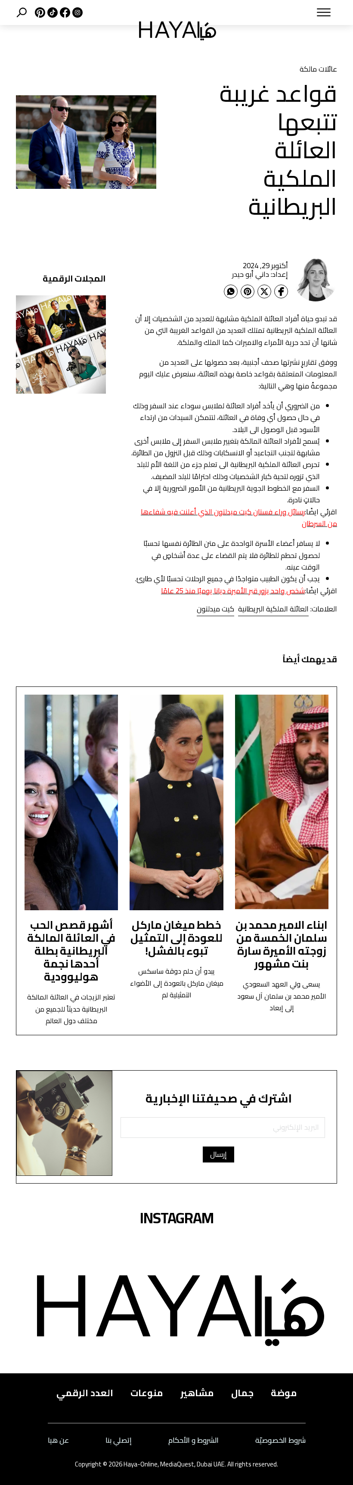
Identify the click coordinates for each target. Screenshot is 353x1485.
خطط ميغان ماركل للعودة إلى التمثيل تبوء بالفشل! (176, 938)
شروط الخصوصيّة (280, 1440)
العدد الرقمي (84, 1393)
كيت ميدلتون (215, 609)
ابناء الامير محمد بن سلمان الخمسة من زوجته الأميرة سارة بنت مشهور (281, 944)
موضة (284, 1393)
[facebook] (64, 12)
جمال (242, 1393)
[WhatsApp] (230, 291)
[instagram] (76, 12)
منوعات (146, 1393)
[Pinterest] (247, 291)
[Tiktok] (51, 12)
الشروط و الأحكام (193, 1440)
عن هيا (58, 1440)
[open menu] (286, 12)
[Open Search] (21, 12)
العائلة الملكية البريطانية (273, 609)
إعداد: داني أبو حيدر (260, 274)
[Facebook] (281, 291)
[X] (39, 12)
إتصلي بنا (118, 1440)
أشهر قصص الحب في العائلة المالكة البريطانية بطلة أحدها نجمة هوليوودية (71, 951)
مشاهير (197, 1393)
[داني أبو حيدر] (315, 279)
